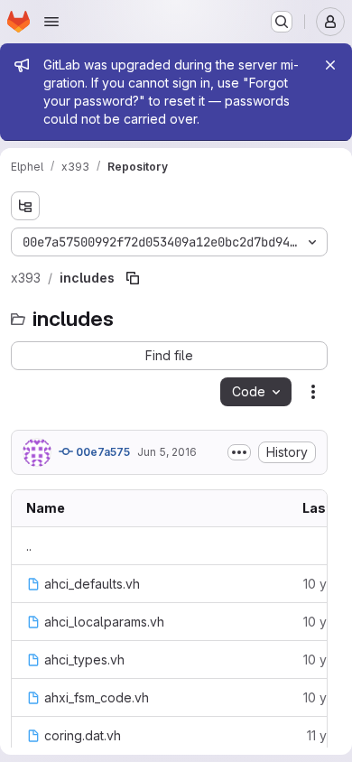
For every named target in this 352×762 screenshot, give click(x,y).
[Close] (330, 65)
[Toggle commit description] (239, 452)
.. (29, 545)
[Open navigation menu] (51, 21)
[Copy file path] (132, 278)
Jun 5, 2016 (167, 452)
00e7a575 (101, 452)
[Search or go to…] (281, 22)
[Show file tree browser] (25, 205)
